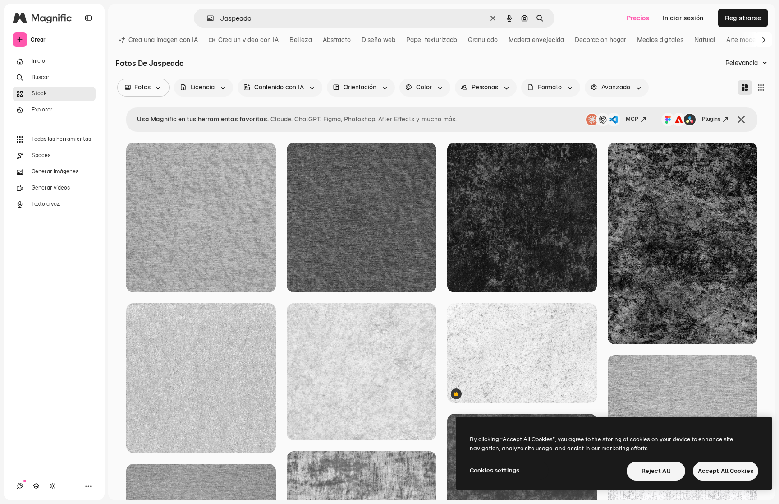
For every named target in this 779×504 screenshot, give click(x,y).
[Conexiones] (20, 486)
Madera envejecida (536, 40)
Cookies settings (494, 470)
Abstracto (337, 40)
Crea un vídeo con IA (248, 40)
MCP (632, 119)
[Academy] (36, 486)
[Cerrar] (741, 119)
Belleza (300, 40)
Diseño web (378, 40)
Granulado (483, 40)
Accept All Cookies (725, 471)
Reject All (656, 471)
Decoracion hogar (600, 40)
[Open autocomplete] (206, 18)
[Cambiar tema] (52, 486)
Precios (638, 18)
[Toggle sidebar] (88, 18)
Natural (704, 40)
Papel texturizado (431, 40)
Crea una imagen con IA (163, 40)
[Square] (761, 87)
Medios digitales (660, 40)
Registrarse (743, 18)
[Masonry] (745, 87)
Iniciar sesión (683, 18)
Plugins (711, 119)
